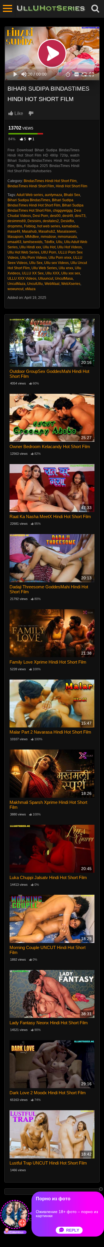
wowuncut (15, 289)
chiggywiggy (62, 211)
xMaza (30, 289)
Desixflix (67, 221)
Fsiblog (30, 226)
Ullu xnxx (66, 268)
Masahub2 (46, 231)
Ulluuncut (45, 278)
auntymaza (53, 195)
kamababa (70, 226)
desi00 (55, 216)
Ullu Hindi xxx (30, 247)
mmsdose (48, 237)
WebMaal (52, 284)
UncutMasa (64, 278)
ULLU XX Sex (33, 273)
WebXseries (70, 284)
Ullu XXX (52, 273)
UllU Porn (48, 252)
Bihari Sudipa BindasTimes (29, 200)
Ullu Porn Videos (33, 258)
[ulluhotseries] (51, 8)
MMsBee (32, 237)
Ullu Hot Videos (69, 247)
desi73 (80, 216)
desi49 (67, 216)
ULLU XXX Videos (22, 278)
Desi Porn (40, 216)
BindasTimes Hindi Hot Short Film (50, 181)
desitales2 (51, 221)
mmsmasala (67, 237)
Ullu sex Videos (56, 263)
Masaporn (15, 237)
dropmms (15, 226)
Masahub (29, 231)
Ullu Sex (35, 263)
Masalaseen (66, 231)
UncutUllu (35, 284)
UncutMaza (16, 284)
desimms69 (17, 221)
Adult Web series (29, 195)
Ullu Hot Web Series (23, 252)
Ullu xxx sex (70, 273)
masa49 (14, 231)
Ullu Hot (49, 247)
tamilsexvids (32, 242)
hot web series (48, 226)
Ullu (59, 242)
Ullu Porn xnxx (60, 258)
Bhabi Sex (72, 195)
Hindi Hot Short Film (71, 186)
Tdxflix (49, 242)
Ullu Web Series (44, 268)
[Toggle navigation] (7, 8)
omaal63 (14, 242)
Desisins (34, 221)
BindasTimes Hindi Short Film (31, 186)
